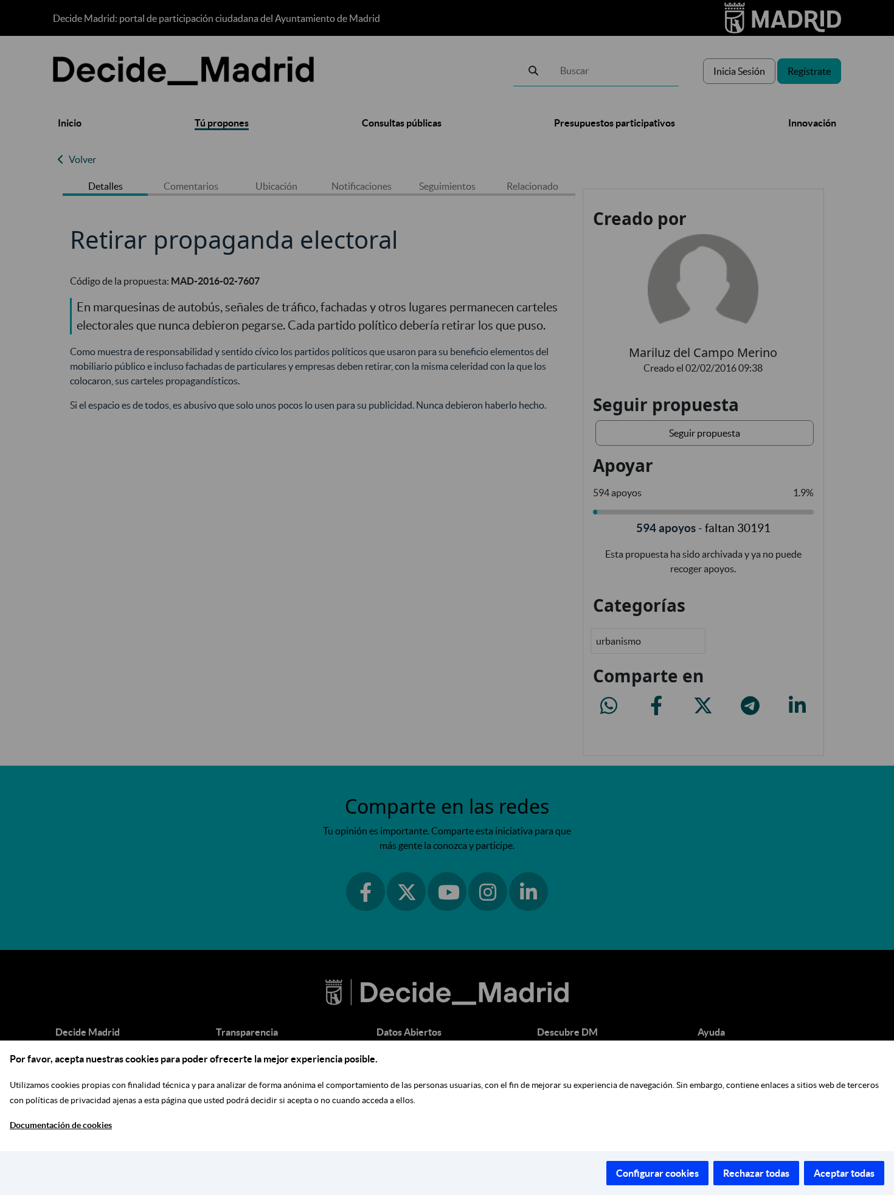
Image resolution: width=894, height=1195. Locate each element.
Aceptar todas (844, 1173)
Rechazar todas (756, 1173)
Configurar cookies (657, 1173)
